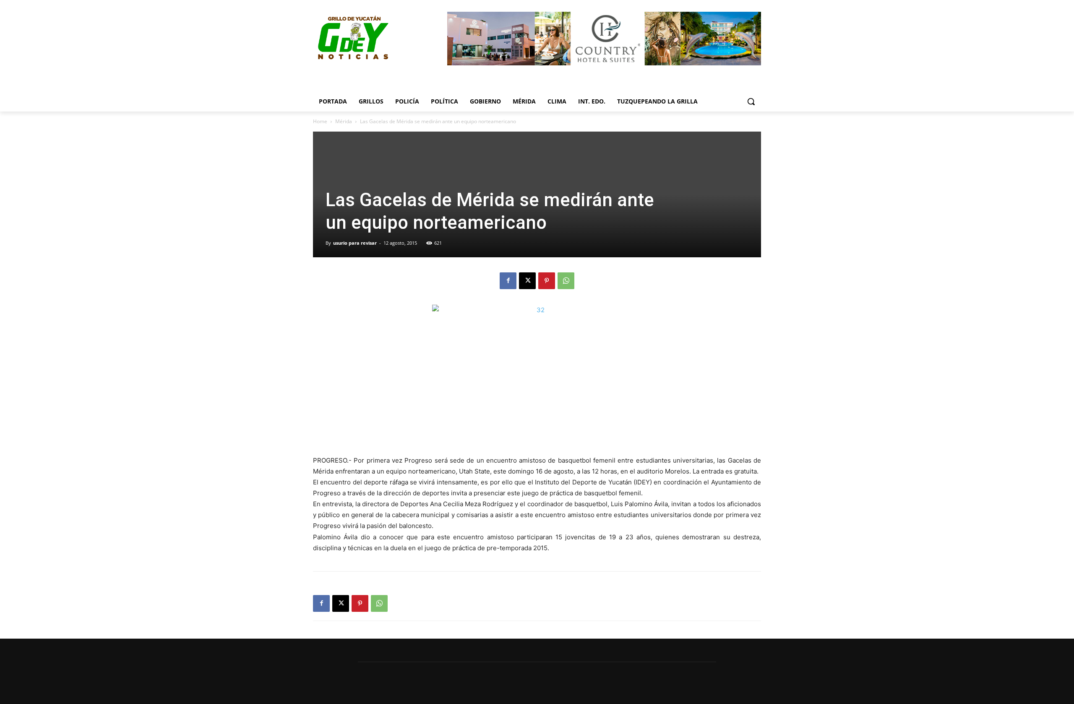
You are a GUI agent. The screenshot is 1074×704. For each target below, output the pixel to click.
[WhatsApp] (566, 280)
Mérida (343, 121)
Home (320, 121)
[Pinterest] (546, 280)
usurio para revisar (355, 243)
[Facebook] (508, 280)
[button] (751, 101)
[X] (527, 280)
